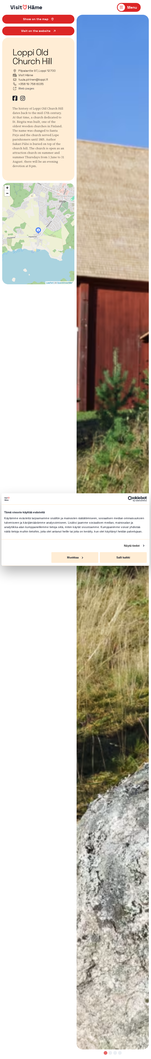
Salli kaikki (123, 557)
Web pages (26, 88)
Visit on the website (35, 31)
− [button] (7, 193)
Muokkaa (73, 557)
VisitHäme (26, 7)
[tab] (105, 1053)
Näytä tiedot (132, 545)
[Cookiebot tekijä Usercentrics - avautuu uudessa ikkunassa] (131, 499)
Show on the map (35, 19)
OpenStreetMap (65, 283)
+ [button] (7, 187)
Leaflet (49, 283)
